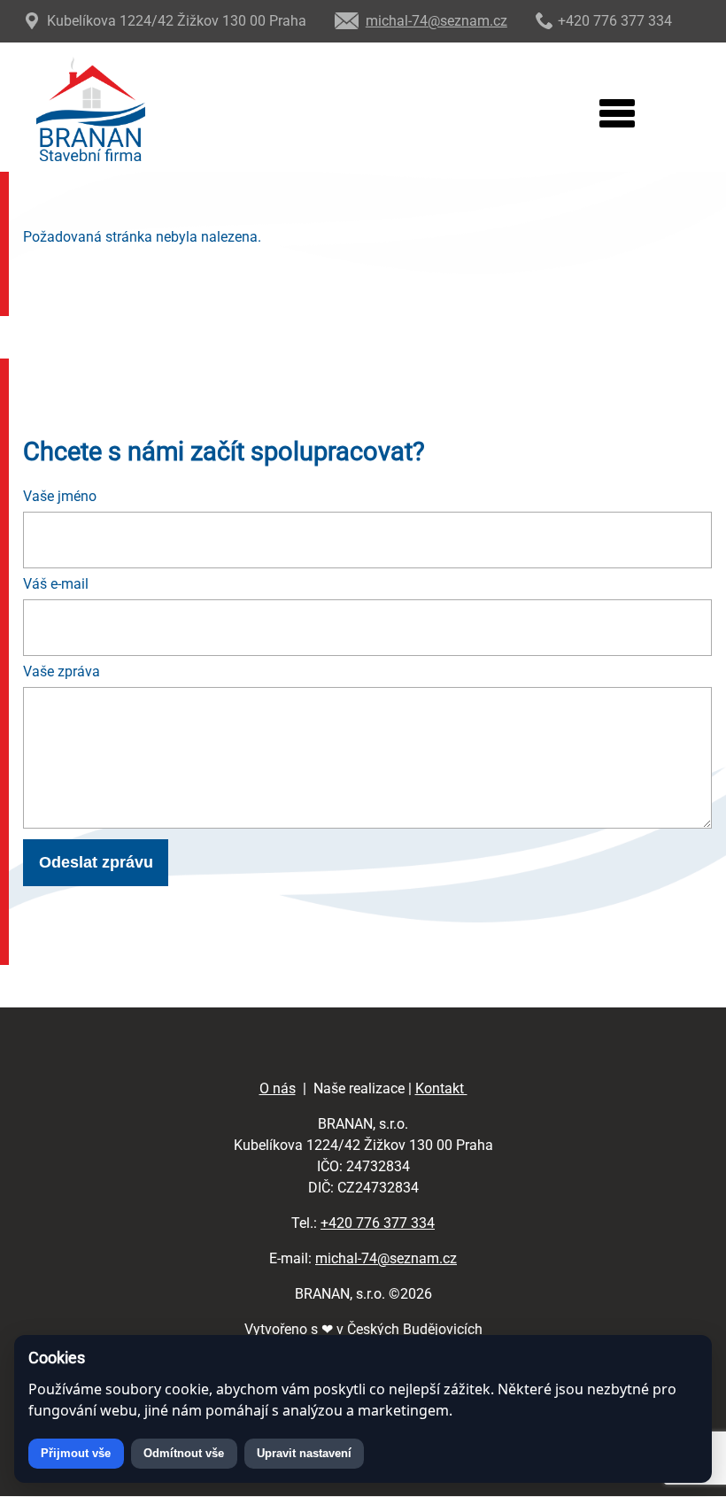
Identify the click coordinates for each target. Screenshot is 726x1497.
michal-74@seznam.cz (386, 1258)
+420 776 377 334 (378, 1223)
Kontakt (441, 1088)
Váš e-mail (56, 583)
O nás (277, 1088)
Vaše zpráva (61, 671)
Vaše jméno (60, 496)
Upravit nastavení (304, 1453)
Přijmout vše (76, 1453)
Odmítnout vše (183, 1453)
